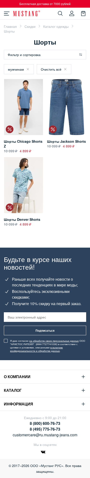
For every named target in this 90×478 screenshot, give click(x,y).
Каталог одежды (56, 26)
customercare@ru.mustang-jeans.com (45, 435)
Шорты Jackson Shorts (66, 141)
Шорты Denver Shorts (22, 219)
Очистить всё (51, 69)
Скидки (30, 26)
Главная (10, 26)
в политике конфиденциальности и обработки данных (36, 349)
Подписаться (45, 330)
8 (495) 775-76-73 (45, 429)
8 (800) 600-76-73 (45, 423)
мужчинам (16, 69)
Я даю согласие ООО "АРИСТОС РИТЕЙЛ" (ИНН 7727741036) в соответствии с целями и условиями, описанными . (47, 346)
